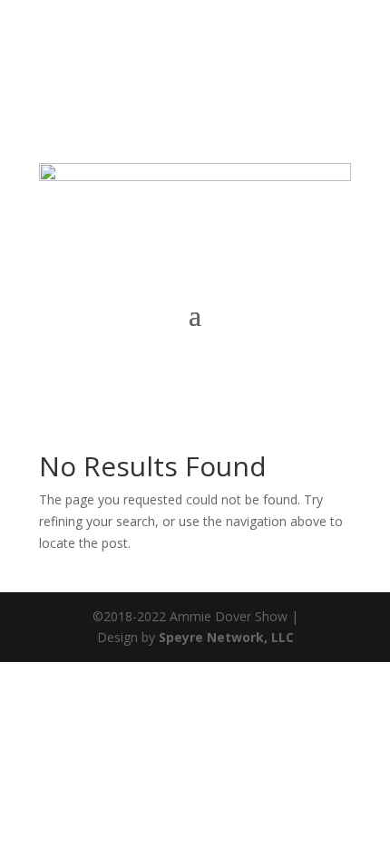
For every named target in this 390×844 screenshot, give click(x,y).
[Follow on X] (191, 86)
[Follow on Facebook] (155, 86)
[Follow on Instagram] (263, 86)
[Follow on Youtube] (336, 86)
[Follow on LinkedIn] (300, 86)
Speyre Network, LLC (226, 637)
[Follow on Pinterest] (227, 86)
